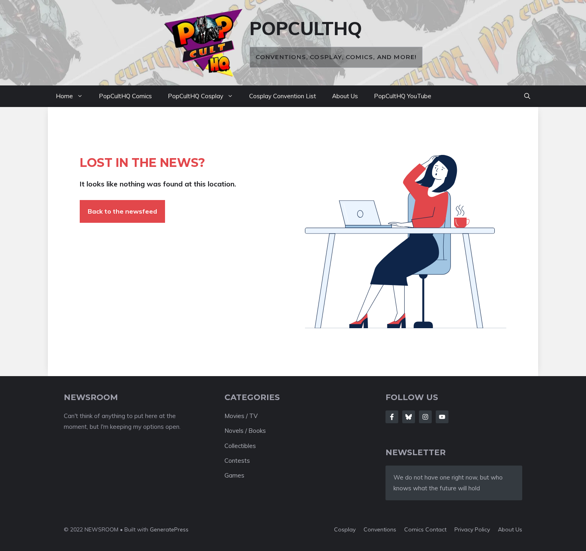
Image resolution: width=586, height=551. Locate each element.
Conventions (380, 529)
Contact (435, 529)
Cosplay (345, 529)
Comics (414, 529)
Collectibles (240, 446)
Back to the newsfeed (122, 211)
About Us (345, 96)
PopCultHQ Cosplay (195, 96)
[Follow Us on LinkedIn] (442, 416)
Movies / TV (241, 416)
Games (234, 475)
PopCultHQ (306, 28)
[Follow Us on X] (408, 416)
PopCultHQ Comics (125, 96)
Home (64, 96)
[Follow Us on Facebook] (391, 416)
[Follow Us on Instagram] (425, 416)
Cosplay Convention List (282, 96)
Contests (237, 460)
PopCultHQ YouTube (402, 96)
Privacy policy (472, 529)
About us (510, 529)
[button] (527, 96)
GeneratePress (169, 529)
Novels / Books (245, 430)
